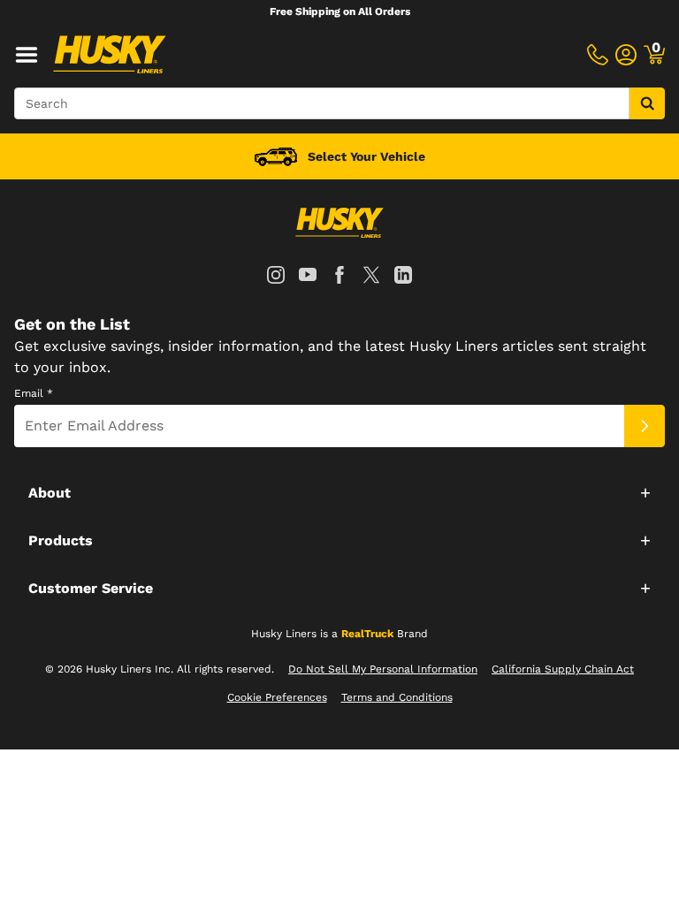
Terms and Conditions (397, 697)
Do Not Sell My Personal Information (382, 669)
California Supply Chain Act (563, 669)
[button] (339, 492)
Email (33, 393)
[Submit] (644, 426)
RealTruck (367, 633)
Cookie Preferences (277, 697)
